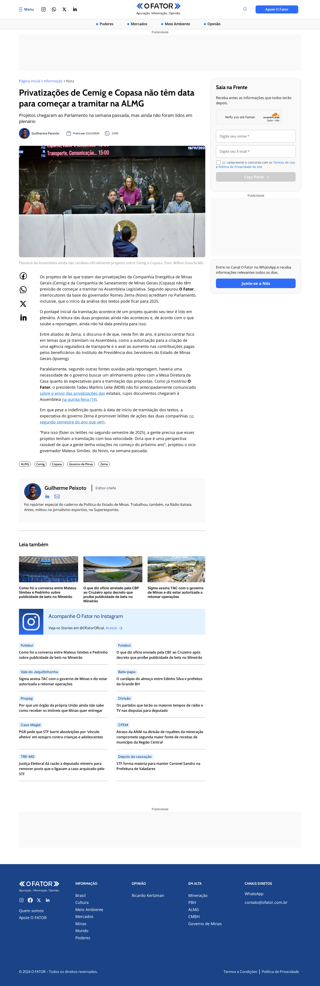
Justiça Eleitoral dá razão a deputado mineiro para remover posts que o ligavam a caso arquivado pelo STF (61, 768)
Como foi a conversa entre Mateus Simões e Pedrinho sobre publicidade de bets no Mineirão (63, 655)
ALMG (193, 909)
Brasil (80, 895)
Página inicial (29, 81)
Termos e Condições (240, 971)
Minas (80, 923)
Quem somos (31, 910)
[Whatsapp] (54, 9)
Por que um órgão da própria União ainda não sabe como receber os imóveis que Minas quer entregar (61, 708)
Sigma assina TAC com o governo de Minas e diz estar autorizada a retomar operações (63, 681)
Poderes (106, 24)
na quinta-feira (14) (79, 399)
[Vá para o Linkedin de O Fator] (47, 900)
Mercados (139, 24)
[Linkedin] (74, 9)
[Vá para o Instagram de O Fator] (21, 900)
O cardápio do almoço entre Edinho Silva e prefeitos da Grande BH (159, 681)
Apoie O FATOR (33, 917)
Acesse (112, 628)
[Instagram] (43, 9)
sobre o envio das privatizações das (72, 393)
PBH (192, 902)
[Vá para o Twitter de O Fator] (39, 900)
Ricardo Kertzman (148, 895)
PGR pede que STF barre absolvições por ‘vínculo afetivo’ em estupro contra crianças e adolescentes (61, 734)
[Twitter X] (64, 9)
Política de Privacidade (280, 971)
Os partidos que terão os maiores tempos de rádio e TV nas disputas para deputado (159, 708)
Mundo (81, 930)
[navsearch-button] (245, 9)
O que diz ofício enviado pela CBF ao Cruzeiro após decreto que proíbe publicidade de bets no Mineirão (159, 655)
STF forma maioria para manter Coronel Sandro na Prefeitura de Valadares (158, 766)
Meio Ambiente (177, 24)
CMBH (194, 916)
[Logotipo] (158, 9)
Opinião (214, 24)
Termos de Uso (284, 162)
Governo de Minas (205, 923)
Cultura (82, 902)
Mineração (198, 895)
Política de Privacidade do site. (241, 167)
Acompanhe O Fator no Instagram (86, 616)
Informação (53, 81)
